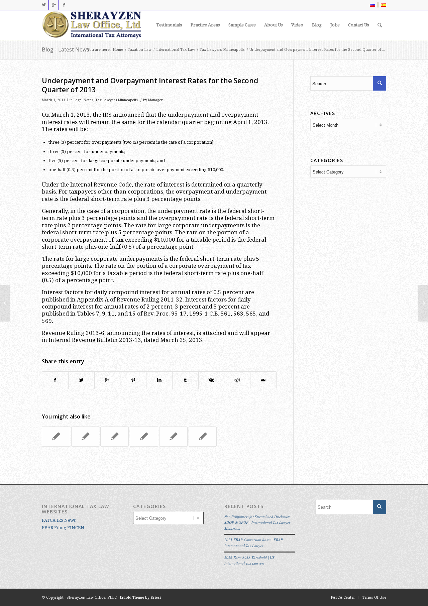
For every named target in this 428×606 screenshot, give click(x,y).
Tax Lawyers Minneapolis (222, 49)
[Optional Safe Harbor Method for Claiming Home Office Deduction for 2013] (85, 437)
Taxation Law (139, 49)
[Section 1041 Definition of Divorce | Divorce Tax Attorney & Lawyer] (56, 437)
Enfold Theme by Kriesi (140, 597)
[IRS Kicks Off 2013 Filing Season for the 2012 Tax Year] (114, 437)
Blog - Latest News (65, 49)
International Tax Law (175, 49)
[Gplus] (54, 5)
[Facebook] (64, 5)
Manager (155, 100)
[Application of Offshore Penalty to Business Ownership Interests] (5, 303)
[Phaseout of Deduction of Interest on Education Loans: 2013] (144, 437)
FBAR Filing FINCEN (63, 527)
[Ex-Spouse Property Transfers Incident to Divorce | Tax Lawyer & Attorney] (173, 437)
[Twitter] (43, 5)
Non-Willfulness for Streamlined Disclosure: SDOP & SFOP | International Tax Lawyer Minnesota (258, 522)
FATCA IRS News (59, 520)
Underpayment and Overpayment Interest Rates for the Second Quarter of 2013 (150, 85)
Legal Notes (83, 100)
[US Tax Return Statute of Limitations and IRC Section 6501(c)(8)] (203, 437)
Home (118, 49)
